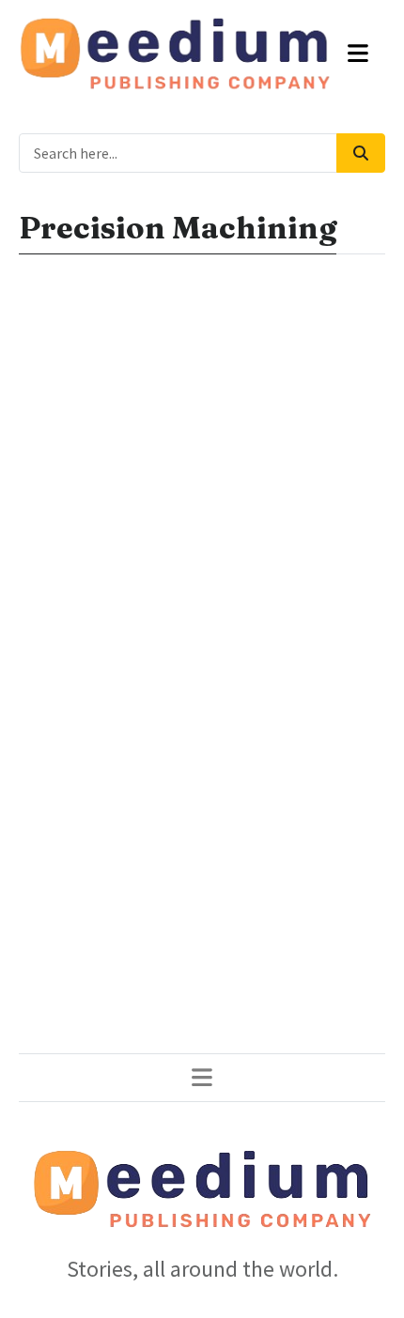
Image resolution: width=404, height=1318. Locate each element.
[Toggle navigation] (358, 53)
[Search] (360, 153)
